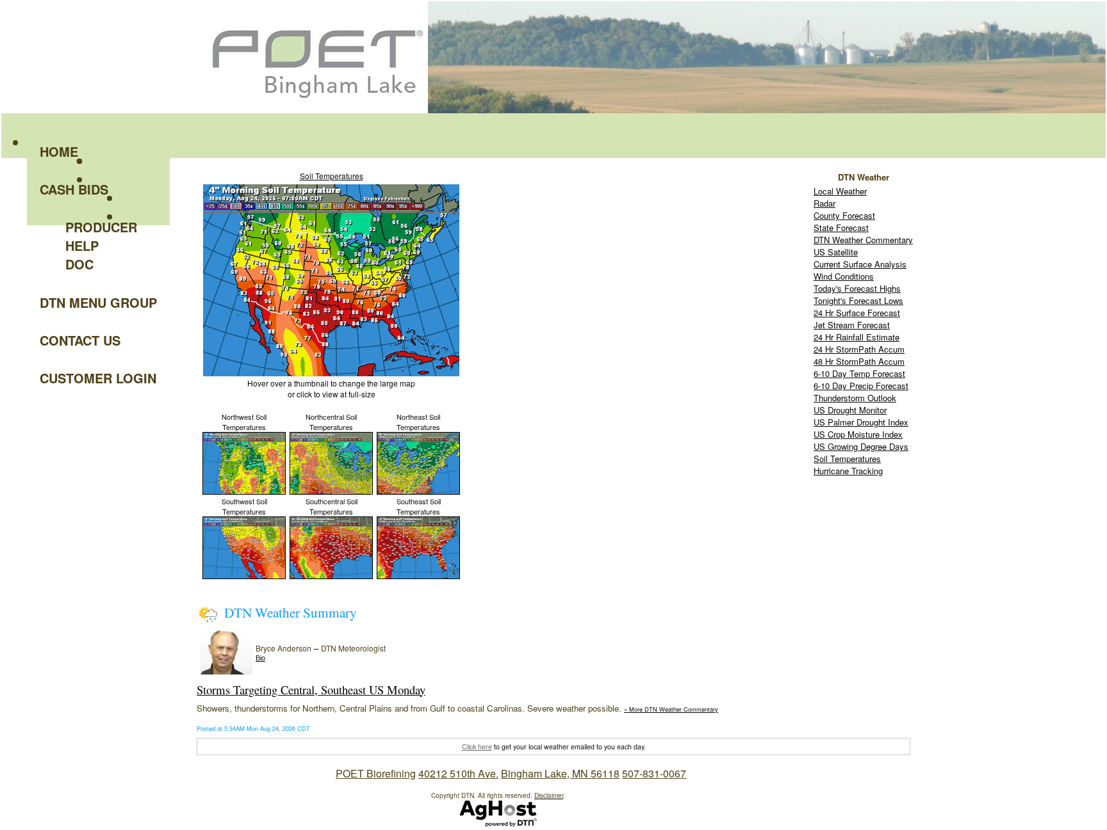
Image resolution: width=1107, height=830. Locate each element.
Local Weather (840, 191)
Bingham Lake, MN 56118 (560, 773)
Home (59, 151)
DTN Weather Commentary (863, 240)
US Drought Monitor (850, 410)
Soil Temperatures (331, 175)
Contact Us (80, 340)
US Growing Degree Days (861, 446)
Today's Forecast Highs (857, 288)
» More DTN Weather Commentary (671, 709)
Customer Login (98, 378)
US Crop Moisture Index (858, 434)
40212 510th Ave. (458, 773)
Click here (477, 746)
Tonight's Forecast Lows (858, 300)
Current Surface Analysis (860, 264)
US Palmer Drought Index (861, 422)
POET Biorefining (376, 773)
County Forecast (844, 215)
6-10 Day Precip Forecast (861, 385)
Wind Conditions (844, 276)
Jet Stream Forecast (852, 325)
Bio (260, 658)
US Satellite (836, 252)
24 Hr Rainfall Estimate (856, 337)
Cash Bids (74, 189)
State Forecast (841, 227)
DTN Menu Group (98, 302)
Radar (824, 203)
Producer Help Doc (101, 245)
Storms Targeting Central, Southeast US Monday (311, 690)
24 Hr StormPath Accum (859, 349)
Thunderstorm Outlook (855, 398)
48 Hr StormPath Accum (859, 361)
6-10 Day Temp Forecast (859, 373)
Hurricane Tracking (848, 471)
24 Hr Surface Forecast (857, 313)
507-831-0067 (654, 773)
